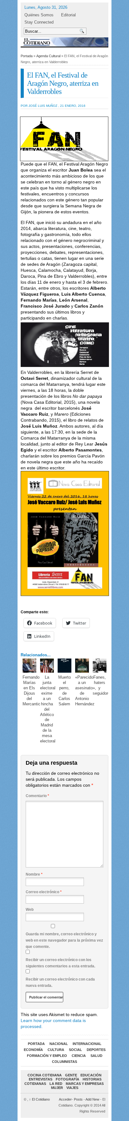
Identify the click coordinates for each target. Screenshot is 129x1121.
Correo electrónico (44, 892)
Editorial (68, 15)
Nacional (58, 1044)
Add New (92, 1099)
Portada (27, 56)
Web (30, 909)
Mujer (57, 1088)
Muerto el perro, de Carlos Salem (64, 690)
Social (75, 1050)
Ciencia (79, 1056)
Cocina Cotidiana (45, 1075)
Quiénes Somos (39, 15)
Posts (78, 1099)
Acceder (65, 1099)
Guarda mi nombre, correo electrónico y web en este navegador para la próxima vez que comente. (64, 940)
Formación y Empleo (47, 1056)
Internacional (87, 1044)
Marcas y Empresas (85, 1083)
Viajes (72, 1088)
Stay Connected (39, 22)
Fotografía (67, 1079)
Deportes (96, 1050)
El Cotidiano (39, 1099)
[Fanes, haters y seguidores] (100, 666)
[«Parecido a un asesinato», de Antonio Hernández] (82, 666)
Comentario (37, 796)
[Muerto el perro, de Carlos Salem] (65, 666)
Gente (71, 1075)
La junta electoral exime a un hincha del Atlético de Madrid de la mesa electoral (47, 709)
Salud (96, 1056)
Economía (33, 1050)
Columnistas (64, 1062)
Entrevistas (40, 1079)
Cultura (56, 1050)
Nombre (34, 874)
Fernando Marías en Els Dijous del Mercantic (31, 690)
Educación (90, 1075)
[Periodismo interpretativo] (64, 41)
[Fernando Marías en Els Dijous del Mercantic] (30, 666)
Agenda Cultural (48, 56)
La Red (55, 1083)
